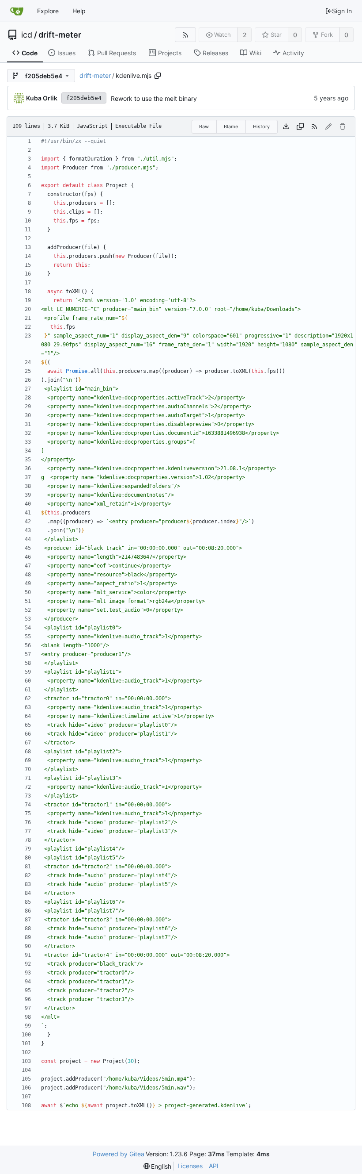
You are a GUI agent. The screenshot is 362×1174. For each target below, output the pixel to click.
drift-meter (59, 35)
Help (79, 11)
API (214, 1166)
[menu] (157, 1166)
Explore (48, 11)
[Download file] (286, 126)
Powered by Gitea (118, 1154)
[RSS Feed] (185, 34)
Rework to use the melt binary (154, 98)
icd (26, 35)
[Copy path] (158, 76)
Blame (231, 126)
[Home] (16, 11)
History (261, 126)
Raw (204, 126)
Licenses (190, 1166)
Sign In (342, 11)
